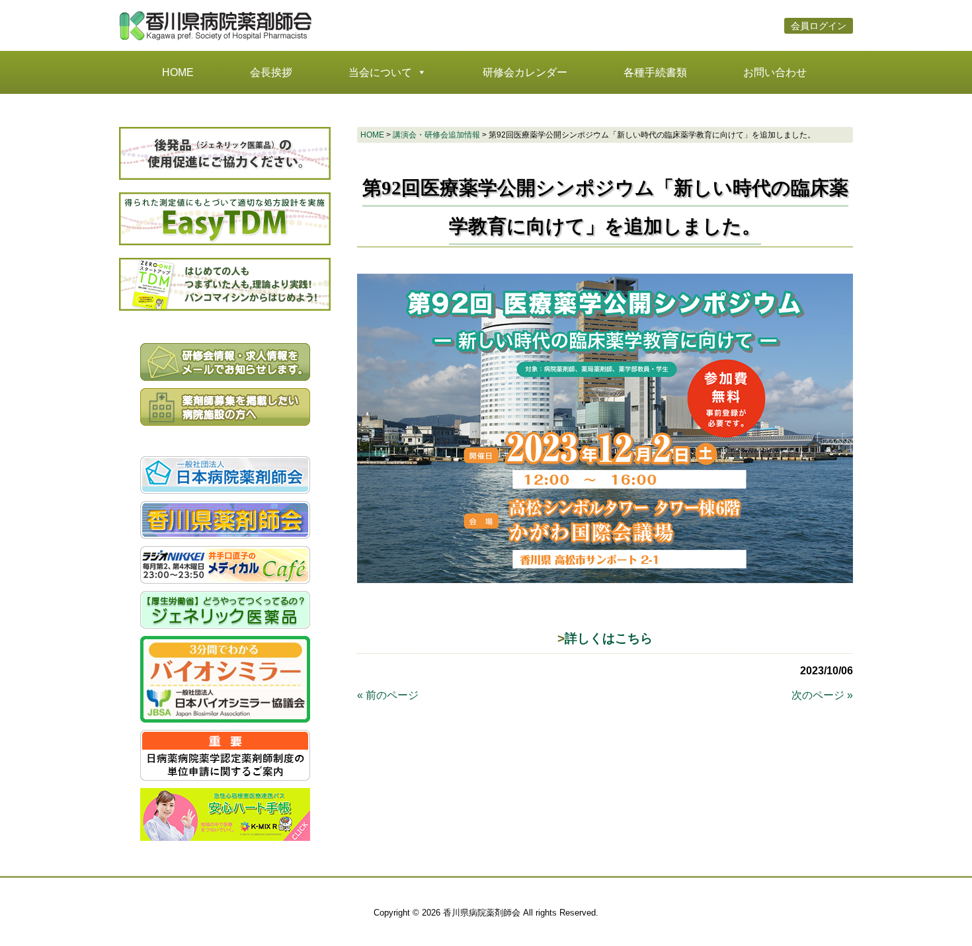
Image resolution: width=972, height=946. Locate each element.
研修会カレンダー (525, 72)
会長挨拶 (271, 72)
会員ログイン (818, 25)
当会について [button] (380, 72)
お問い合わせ (775, 72)
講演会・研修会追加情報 (436, 134)
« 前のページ (388, 695)
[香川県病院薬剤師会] (218, 40)
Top (940, 914)
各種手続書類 (655, 72)
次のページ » (822, 695)
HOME (178, 72)
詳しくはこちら (609, 638)
